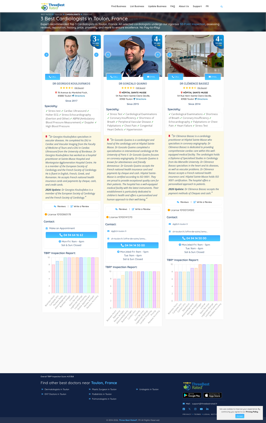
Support (197, 6)
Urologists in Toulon (149, 389)
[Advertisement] (133, 351)
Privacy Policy (252, 412)
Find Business (118, 6)
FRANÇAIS (87, 14)
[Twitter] (189, 409)
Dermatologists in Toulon (56, 389)
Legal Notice (211, 414)
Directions (79, 95)
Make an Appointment (62, 228)
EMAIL (152, 76)
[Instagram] (195, 409)
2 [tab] (69, 69)
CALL (53, 76)
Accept (240, 416)
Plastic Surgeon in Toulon (104, 389)
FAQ (172, 6)
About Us (184, 6)
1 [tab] (67, 69)
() (79, 88)
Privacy (187, 414)
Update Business (157, 6)
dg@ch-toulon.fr (119, 231)
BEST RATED (46, 14)
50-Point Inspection (192, 24)
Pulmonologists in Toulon (103, 398)
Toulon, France (104, 382)
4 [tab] (74, 69)
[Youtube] (201, 409)
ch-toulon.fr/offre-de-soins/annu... (128, 238)
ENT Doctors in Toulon (55, 394)
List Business (137, 6)
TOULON (58, 14)
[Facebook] (184, 409)
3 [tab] (72, 69)
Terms (197, 414)
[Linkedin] (207, 409)
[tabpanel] (71, 56)
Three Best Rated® (128, 420)
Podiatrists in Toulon (101, 394)
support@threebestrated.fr (204, 403)
